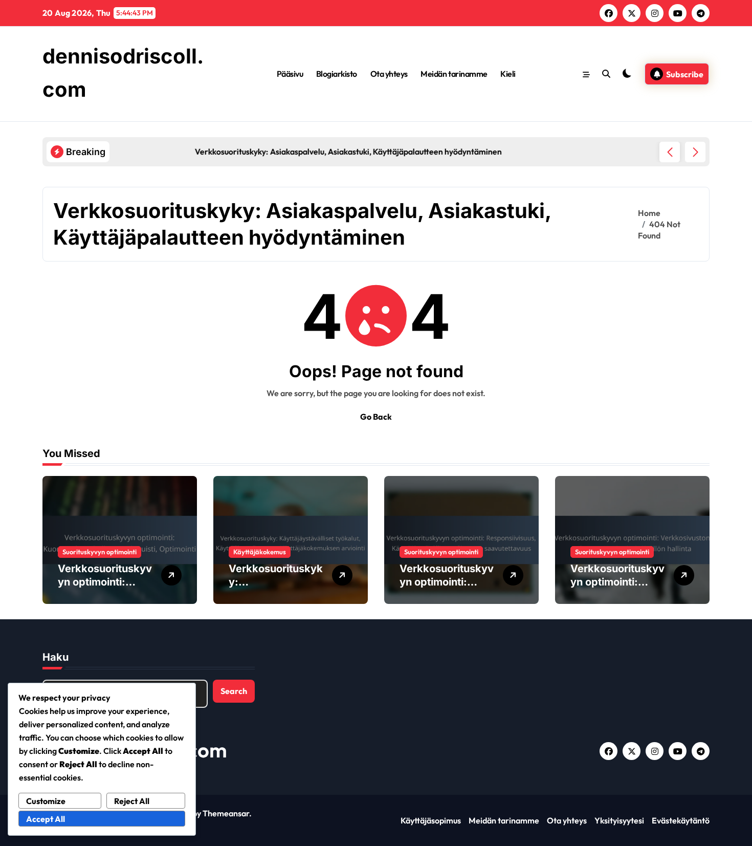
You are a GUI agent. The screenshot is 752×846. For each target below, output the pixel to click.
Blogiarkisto (336, 74)
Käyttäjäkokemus (259, 552)
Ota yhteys (389, 74)
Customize (45, 801)
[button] (695, 152)
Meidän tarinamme (454, 74)
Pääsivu (290, 74)
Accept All (45, 819)
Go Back (376, 416)
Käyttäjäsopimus (431, 820)
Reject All (131, 801)
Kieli (508, 74)
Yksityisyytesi (619, 820)
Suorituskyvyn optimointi (99, 552)
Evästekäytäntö (681, 820)
